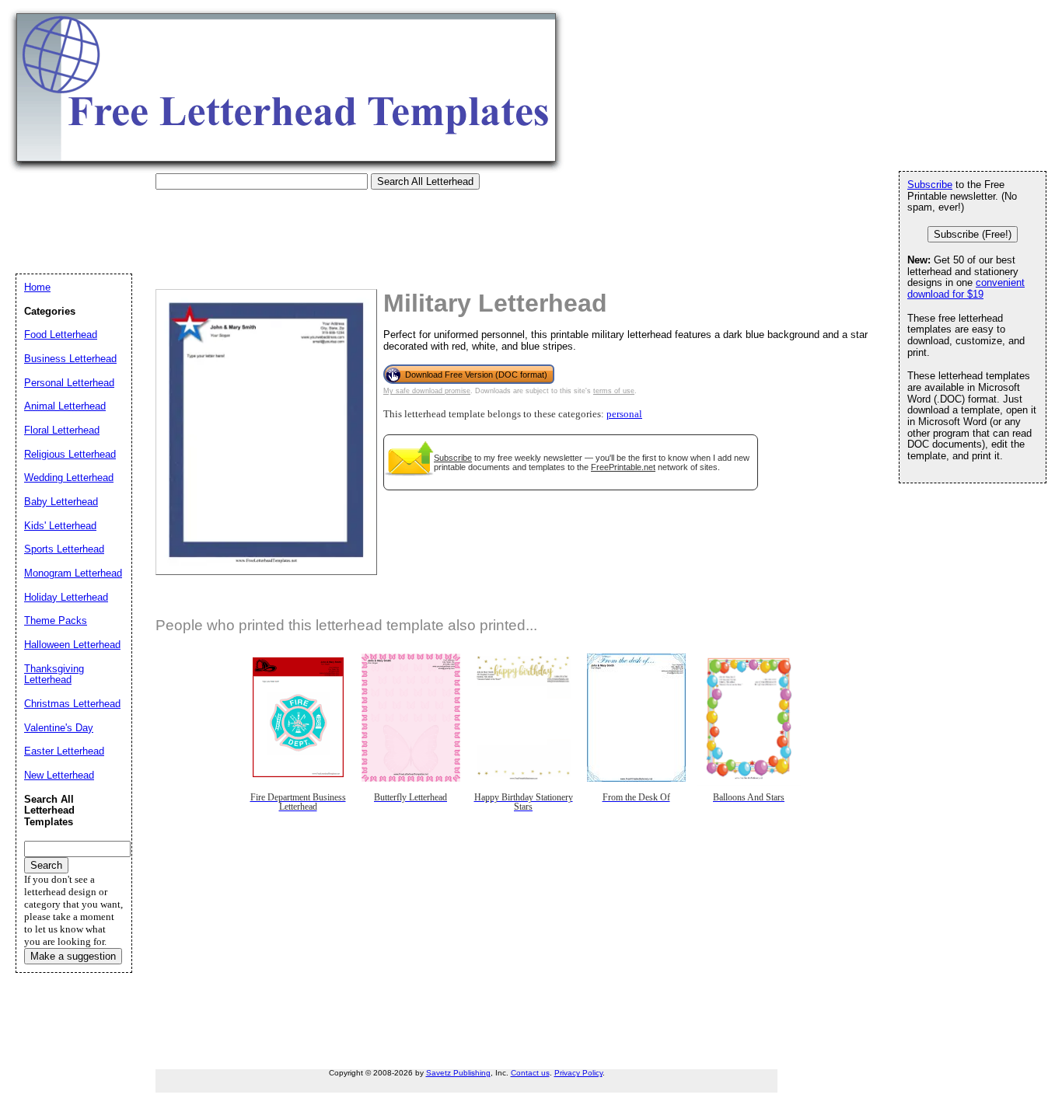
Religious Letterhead (70, 454)
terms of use (613, 391)
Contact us (530, 1072)
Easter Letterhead (64, 751)
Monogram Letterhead (73, 573)
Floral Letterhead (62, 430)
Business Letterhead (70, 358)
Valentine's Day (58, 728)
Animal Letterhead (65, 406)
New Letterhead (59, 775)
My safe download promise (426, 391)
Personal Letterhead (69, 383)
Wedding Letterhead (69, 477)
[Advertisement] (299, 225)
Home (37, 287)
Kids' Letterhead (60, 526)
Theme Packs (55, 620)
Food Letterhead (60, 334)
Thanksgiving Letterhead (54, 674)
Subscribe (453, 457)
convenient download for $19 (966, 288)
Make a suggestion (73, 956)
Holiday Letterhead (66, 597)
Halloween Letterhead (72, 644)
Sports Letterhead (64, 549)
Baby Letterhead (61, 501)
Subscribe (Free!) (972, 234)
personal (624, 414)
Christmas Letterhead (72, 703)
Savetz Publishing (458, 1072)
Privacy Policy (578, 1072)
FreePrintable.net (623, 467)
